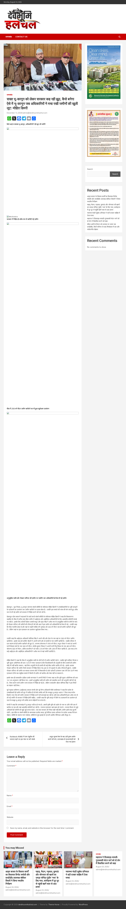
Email (9, 806)
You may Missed (14, 847)
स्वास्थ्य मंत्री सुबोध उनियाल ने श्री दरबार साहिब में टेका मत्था (77, 874)
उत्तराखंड (9, 37)
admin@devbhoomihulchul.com (35, 113)
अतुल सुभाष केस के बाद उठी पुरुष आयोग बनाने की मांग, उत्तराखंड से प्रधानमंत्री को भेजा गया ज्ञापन (61, 739)
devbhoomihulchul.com (27, 904)
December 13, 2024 (14, 113)
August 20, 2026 (102, 867)
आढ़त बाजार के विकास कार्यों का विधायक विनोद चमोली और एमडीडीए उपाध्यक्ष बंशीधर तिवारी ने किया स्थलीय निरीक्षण (103, 199)
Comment (11, 766)
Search (90, 169)
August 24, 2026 (12, 887)
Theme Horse (53, 904)
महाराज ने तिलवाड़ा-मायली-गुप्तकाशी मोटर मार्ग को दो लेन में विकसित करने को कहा (108, 860)
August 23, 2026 (42, 890)
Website (10, 817)
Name (10, 795)
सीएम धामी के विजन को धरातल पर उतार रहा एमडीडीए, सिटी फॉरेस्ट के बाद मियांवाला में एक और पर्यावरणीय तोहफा (103, 227)
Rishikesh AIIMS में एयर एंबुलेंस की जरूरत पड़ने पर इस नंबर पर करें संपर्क (22, 738)
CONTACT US (21, 37)
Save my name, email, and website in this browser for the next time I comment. (42, 828)
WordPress (83, 904)
